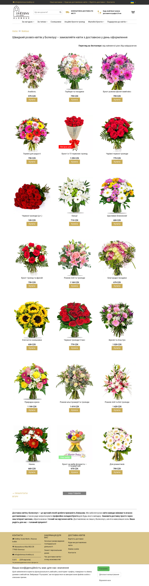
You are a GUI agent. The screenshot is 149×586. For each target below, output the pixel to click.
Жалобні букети (95, 22)
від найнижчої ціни (111, 46)
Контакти (111, 2)
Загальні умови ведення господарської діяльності (54, 544)
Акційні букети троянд (74, 22)
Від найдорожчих (129, 46)
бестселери (96, 46)
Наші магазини (56, 2)
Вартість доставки (97, 2)
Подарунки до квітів (116, 22)
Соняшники (56, 22)
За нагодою (27, 22)
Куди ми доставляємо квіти (75, 2)
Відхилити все (105, 580)
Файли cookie (73, 549)
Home (15, 31)
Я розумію (103, 569)
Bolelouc (25, 31)
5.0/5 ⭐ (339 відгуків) (21, 560)
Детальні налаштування (109, 574)
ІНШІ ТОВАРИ (74, 493)
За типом (41, 22)
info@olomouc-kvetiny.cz (24, 2)
